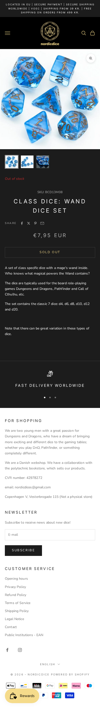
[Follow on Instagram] (19, 650)
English (47, 664)
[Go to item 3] (43, 162)
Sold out (50, 252)
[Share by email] (42, 223)
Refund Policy (15, 595)
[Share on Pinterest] (35, 223)
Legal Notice (14, 619)
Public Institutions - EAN (24, 635)
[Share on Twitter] (29, 223)
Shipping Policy (17, 611)
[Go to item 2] (27, 162)
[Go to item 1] (11, 162)
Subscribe (23, 550)
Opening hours (16, 578)
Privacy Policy (15, 587)
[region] (50, 380)
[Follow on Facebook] (7, 650)
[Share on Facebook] (22, 223)
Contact (11, 627)
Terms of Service (17, 603)
